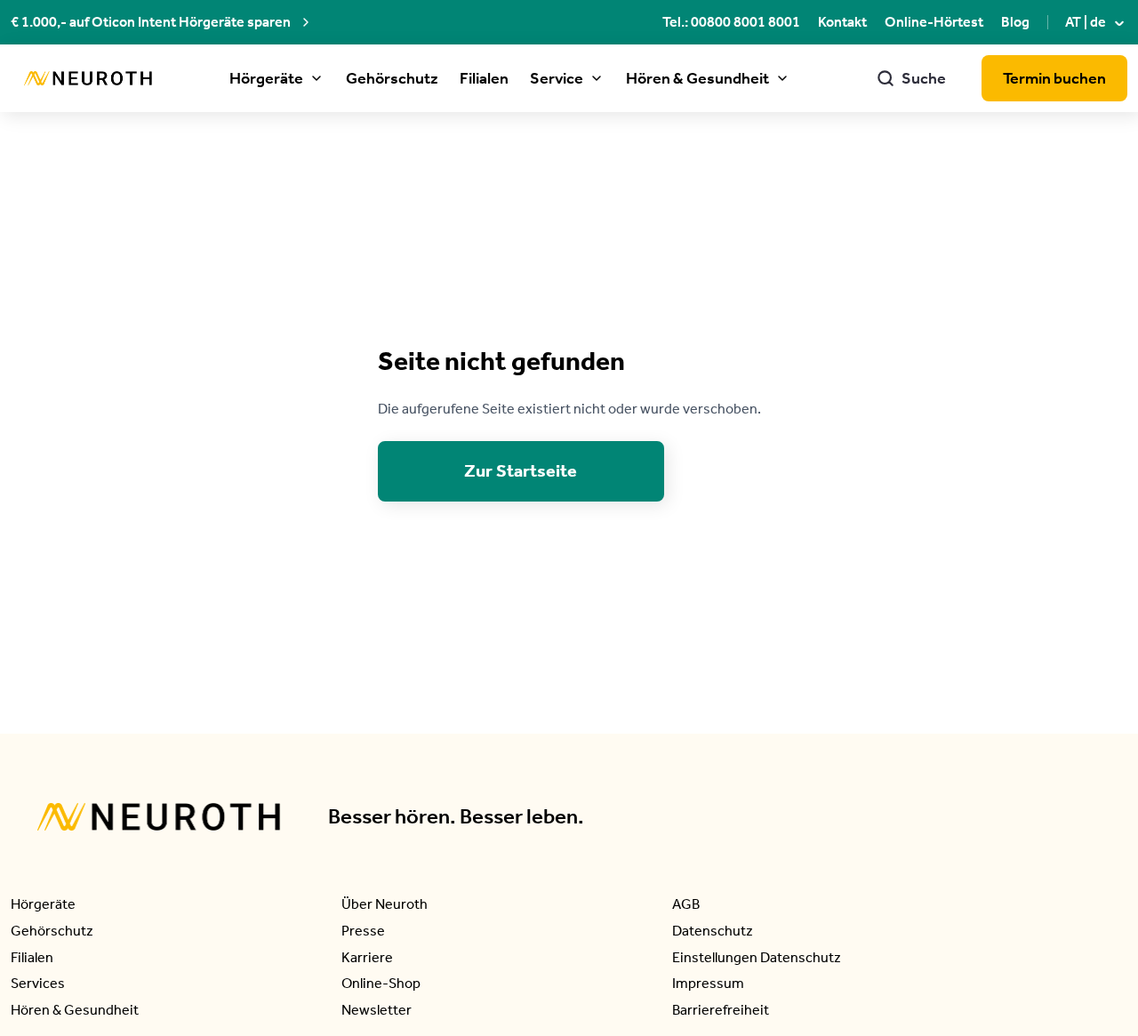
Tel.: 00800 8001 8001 (731, 21)
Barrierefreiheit (720, 1009)
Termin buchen (1054, 78)
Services (38, 983)
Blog (1015, 21)
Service (556, 78)
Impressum (708, 983)
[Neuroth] (88, 78)
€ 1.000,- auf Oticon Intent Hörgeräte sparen (151, 21)
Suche (911, 78)
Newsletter (376, 1009)
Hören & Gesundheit (697, 78)
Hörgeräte (266, 78)
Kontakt (842, 21)
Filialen (484, 78)
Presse (363, 930)
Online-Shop (381, 983)
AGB (686, 904)
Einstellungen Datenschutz (756, 957)
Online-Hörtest (934, 21)
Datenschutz (712, 930)
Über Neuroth (384, 904)
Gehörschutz (392, 78)
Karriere (367, 957)
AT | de (1096, 21)
